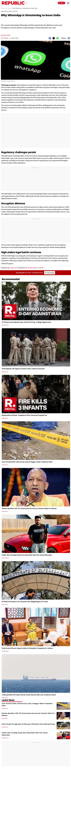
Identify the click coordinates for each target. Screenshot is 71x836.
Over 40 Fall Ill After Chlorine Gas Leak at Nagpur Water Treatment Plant (27, 462)
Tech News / (8, 8)
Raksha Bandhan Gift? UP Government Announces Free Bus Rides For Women (29, 508)
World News (5, 325)
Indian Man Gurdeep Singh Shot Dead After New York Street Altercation (27, 555)
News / (3, 8)
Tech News (4, 38)
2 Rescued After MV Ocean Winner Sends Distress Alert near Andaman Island (29, 695)
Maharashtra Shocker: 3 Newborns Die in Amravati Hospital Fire (24, 415)
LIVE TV (62, 3)
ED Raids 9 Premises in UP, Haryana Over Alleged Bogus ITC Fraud (25, 602)
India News (5, 371)
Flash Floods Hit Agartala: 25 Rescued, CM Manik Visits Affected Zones (28, 724)
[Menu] (67, 3)
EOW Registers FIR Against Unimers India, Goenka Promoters (23, 369)
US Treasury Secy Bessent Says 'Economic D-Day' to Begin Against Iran (26, 322)
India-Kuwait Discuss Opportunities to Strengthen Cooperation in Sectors (27, 648)
